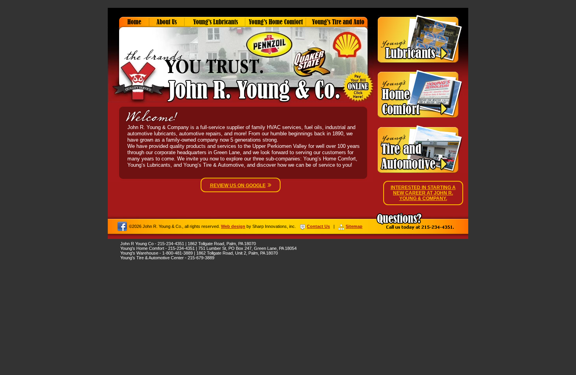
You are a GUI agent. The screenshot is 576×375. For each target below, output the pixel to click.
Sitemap (354, 226)
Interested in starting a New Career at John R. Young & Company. (423, 193)
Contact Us (318, 226)
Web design (233, 226)
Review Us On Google (238, 185)
